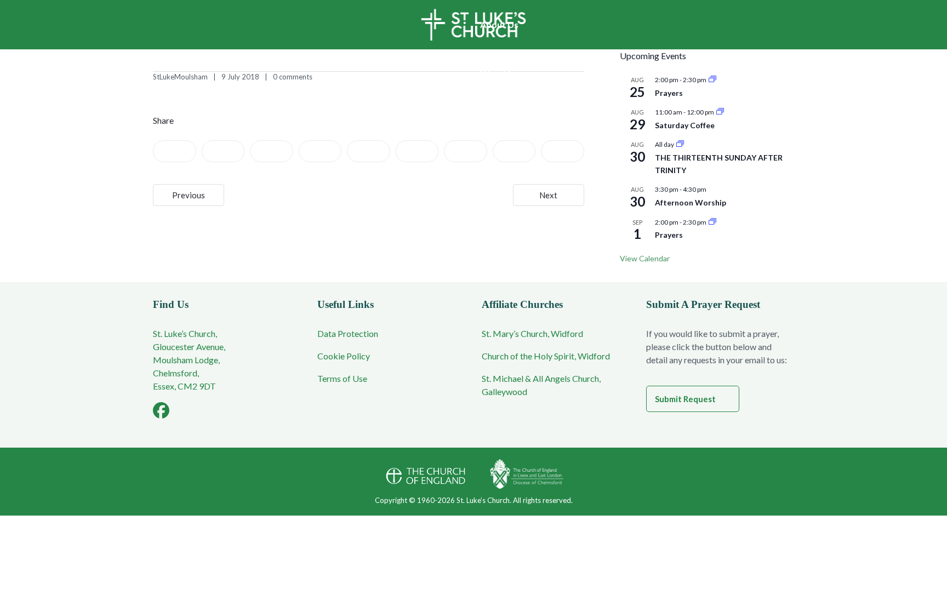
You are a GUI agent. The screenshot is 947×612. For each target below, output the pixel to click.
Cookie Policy (343, 356)
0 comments (292, 76)
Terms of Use (342, 378)
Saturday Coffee (685, 125)
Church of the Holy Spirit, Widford (546, 356)
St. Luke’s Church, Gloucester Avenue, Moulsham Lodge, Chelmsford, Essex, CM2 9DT (189, 359)
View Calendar (645, 258)
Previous (188, 195)
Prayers (669, 93)
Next (548, 195)
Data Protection (347, 333)
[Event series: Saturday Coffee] (720, 112)
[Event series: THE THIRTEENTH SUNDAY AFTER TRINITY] (680, 144)
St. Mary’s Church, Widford (532, 333)
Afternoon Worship (690, 202)
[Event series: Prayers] (712, 80)
